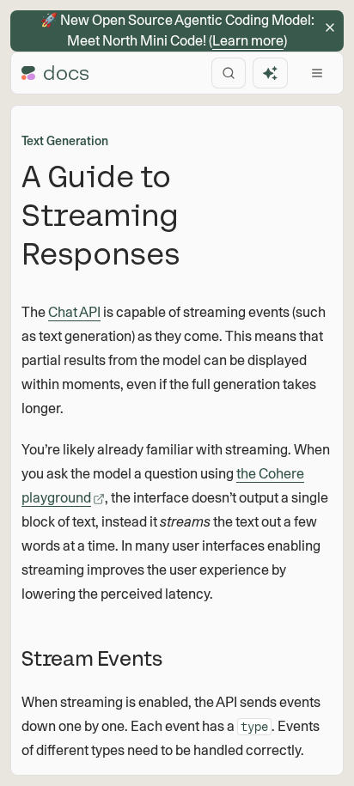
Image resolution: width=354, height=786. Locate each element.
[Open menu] (317, 73)
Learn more (248, 41)
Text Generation (64, 141)
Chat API (74, 312)
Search (228, 73)
